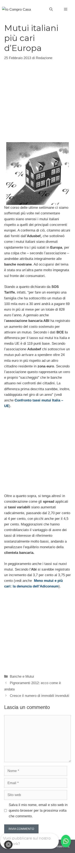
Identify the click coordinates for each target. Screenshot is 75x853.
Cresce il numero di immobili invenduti (39, 696)
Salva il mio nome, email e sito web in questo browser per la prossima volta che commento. (38, 810)
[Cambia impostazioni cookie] (8, 844)
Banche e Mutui (22, 676)
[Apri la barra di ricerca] (51, 9)
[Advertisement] (37, 100)
